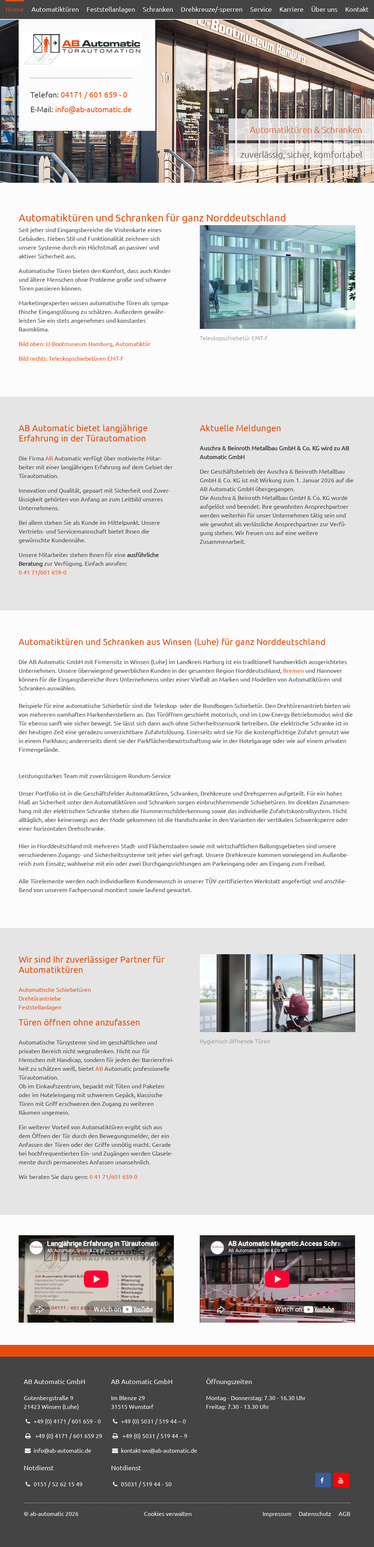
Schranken (158, 9)
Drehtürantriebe (40, 998)
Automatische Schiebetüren (55, 989)
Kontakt (357, 9)
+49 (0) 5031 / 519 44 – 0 (153, 1421)
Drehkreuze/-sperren (212, 9)
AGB (344, 1513)
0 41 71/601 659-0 (42, 572)
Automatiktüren (55, 9)
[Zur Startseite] (82, 49)
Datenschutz (315, 1513)
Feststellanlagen (111, 9)
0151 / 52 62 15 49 (58, 1483)
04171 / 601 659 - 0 (94, 94)
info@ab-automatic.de (93, 109)
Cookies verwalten (168, 1513)
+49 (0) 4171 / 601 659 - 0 (67, 1421)
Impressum (277, 1513)
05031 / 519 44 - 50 (146, 1483)
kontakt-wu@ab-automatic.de (159, 1450)
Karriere (291, 9)
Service (261, 9)
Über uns (324, 9)
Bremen (293, 670)
